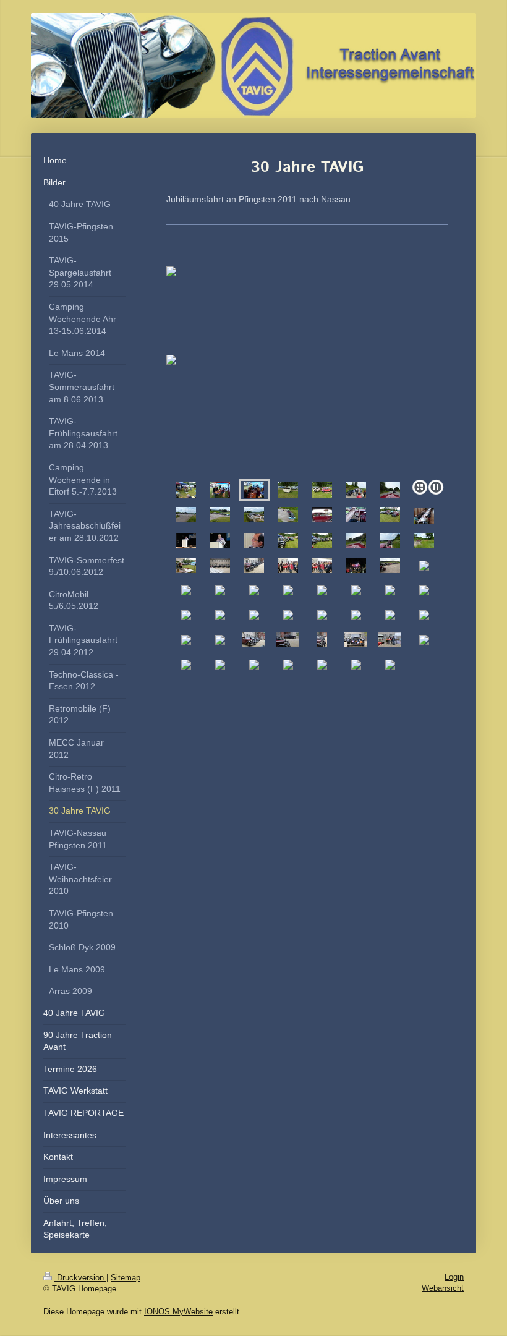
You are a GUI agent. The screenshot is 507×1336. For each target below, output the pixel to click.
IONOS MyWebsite (178, 1311)
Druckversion (80, 1277)
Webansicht (443, 1288)
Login (454, 1277)
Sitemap (125, 1277)
